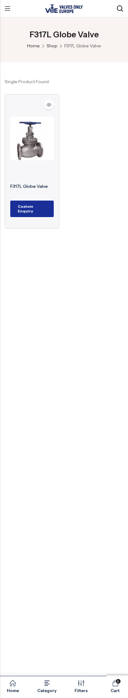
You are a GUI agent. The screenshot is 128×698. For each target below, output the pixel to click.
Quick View (49, 105)
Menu (7, 9)
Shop (52, 46)
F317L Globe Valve (29, 186)
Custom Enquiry (25, 208)
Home (33, 46)
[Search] (120, 8)
